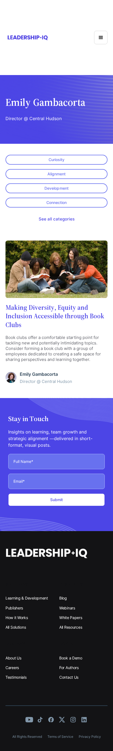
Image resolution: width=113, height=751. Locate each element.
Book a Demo (70, 658)
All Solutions (15, 627)
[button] (101, 37)
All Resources (70, 627)
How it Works (16, 617)
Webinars (67, 608)
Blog (63, 598)
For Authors (69, 667)
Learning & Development (26, 598)
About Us (13, 658)
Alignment (56, 174)
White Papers (70, 617)
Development (56, 188)
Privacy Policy (90, 737)
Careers (12, 667)
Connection (56, 202)
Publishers (14, 608)
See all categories (57, 219)
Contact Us (68, 677)
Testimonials (16, 677)
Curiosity (56, 159)
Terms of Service (60, 737)
